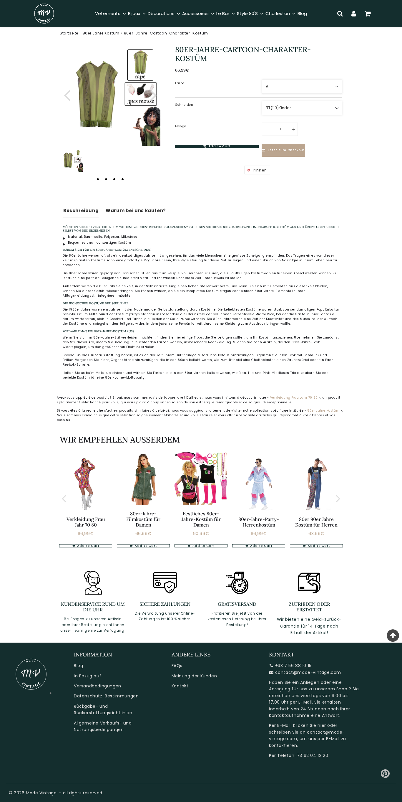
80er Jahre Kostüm (101, 33)
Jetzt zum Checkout (286, 150)
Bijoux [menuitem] (134, 13)
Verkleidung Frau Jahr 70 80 (294, 397)
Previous (67, 94)
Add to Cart (87, 545)
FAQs (177, 666)
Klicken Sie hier (309, 725)
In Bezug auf (87, 676)
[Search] (340, 13)
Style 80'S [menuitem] (247, 13)
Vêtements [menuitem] (107, 13)
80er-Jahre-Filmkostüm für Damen (143, 519)
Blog (78, 666)
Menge (180, 126)
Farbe (180, 83)
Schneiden (184, 105)
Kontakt (180, 686)
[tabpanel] (71, 160)
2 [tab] (106, 179)
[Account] (354, 13)
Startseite (69, 33)
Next (153, 94)
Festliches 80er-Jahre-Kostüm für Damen (201, 519)
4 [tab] (122, 179)
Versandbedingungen (97, 686)
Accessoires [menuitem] (195, 13)
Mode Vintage (41, 793)
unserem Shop (331, 689)
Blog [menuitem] (302, 13)
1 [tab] (98, 179)
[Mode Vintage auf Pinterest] (385, 776)
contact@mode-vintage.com (308, 672)
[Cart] (367, 13)
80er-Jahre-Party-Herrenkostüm (258, 522)
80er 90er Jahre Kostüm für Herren (316, 522)
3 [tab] (114, 179)
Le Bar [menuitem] (222, 13)
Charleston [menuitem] (277, 13)
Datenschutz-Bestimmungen (106, 696)
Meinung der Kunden (194, 676)
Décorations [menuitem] (161, 13)
